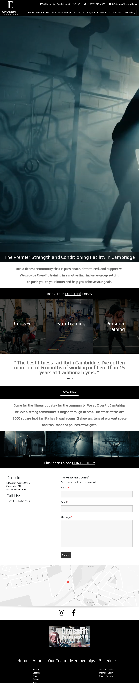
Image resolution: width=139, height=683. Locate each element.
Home (31, 12)
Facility (36, 669)
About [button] (39, 12)
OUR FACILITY (83, 463)
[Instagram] (63, 613)
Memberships (64, 12)
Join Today (130, 12)
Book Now (69, 392)
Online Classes (106, 676)
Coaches (36, 672)
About (38, 660)
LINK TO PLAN (23, 326)
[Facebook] (76, 613)
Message (66, 517)
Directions (117, 12)
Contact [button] (104, 12)
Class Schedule (106, 669)
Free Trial (73, 294)
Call (27, 501)
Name (65, 487)
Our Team (51, 12)
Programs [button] (91, 12)
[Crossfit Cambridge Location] (69, 585)
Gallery (36, 679)
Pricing (36, 676)
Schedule (107, 660)
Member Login (106, 672)
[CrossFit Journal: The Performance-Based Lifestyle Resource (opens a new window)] (69, 636)
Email (64, 502)
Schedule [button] (78, 12)
